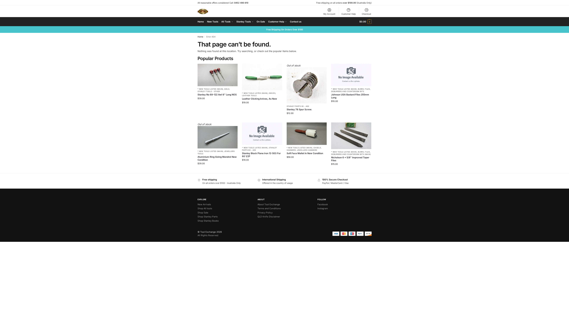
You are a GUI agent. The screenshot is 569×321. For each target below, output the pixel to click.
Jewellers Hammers (307, 150)
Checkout (366, 14)
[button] (365, 21)
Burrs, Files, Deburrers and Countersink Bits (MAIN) (351, 153)
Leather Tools (249, 96)
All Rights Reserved (208, 235)
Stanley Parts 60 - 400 (298, 106)
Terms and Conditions (269, 208)
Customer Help (348, 14)
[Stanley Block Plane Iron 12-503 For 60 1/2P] (262, 133)
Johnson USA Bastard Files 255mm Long (350, 96)
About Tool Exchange (269, 204)
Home (200, 37)
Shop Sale (203, 212)
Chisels (317, 148)
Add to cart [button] (217, 104)
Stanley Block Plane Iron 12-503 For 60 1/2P (261, 155)
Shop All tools (205, 208)
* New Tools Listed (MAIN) (210, 89)
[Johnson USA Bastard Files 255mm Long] (351, 75)
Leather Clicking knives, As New (259, 98)
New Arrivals (204, 204)
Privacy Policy (265, 212)
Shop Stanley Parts (208, 216)
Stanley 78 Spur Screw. (299, 109)
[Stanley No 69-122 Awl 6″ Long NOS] (218, 75)
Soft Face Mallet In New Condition (305, 153)
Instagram (322, 208)
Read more (306, 119)
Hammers (291, 150)
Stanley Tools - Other (209, 91)
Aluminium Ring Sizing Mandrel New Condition (217, 158)
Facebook (322, 204)
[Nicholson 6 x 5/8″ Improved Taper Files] (351, 135)
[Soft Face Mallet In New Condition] (307, 133)
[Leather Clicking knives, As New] (262, 77)
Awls (226, 89)
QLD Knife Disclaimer (269, 216)
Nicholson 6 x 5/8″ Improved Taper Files (350, 159)
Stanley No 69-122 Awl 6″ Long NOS (217, 94)
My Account (329, 14)
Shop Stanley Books (208, 220)
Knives (272, 93)
